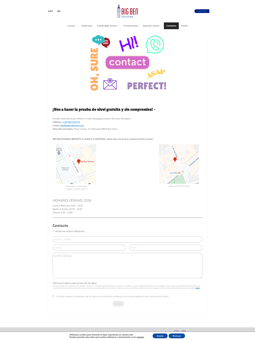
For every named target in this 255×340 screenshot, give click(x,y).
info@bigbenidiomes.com (72, 125)
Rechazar (177, 336)
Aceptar (160, 336)
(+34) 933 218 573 (71, 122)
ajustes (140, 337)
